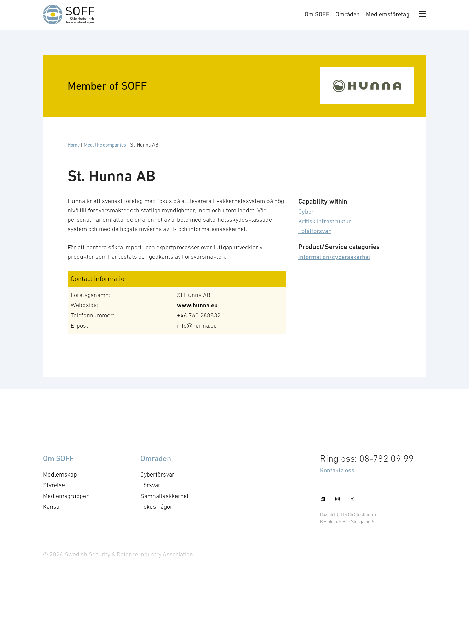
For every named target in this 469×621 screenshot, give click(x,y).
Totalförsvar (314, 230)
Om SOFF (317, 14)
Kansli (51, 506)
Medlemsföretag (388, 14)
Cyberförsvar (157, 474)
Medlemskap (60, 474)
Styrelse (54, 485)
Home (74, 145)
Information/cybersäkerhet (334, 256)
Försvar (150, 485)
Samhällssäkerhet (164, 496)
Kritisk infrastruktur (324, 221)
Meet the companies (105, 145)
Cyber (306, 211)
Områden (347, 14)
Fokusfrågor (156, 506)
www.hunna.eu (197, 305)
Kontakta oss (337, 470)
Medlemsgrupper (66, 496)
